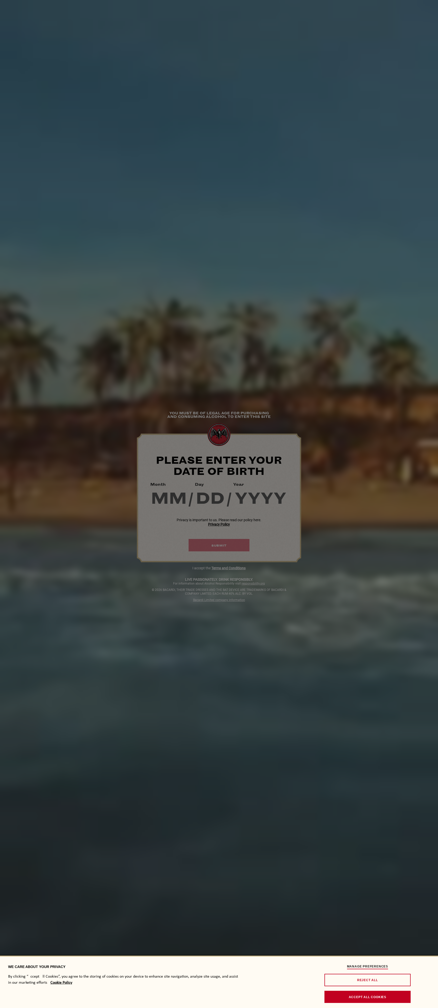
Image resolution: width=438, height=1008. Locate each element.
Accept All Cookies (367, 997)
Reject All (367, 980)
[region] (219, 982)
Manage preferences (367, 966)
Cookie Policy (61, 983)
